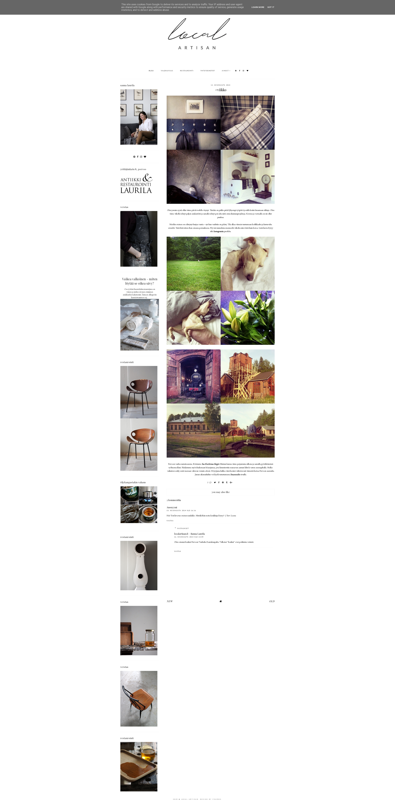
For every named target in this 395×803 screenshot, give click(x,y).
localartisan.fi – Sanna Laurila (189, 533)
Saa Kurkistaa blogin (210, 464)
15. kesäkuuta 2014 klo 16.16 (181, 510)
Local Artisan (189, 799)
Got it (270, 7)
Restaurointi (187, 71)
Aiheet (225, 71)
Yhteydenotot (208, 71)
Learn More (258, 7)
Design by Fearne (210, 799)
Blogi (151, 71)
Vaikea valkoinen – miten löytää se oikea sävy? (139, 281)
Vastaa (170, 521)
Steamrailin (235, 474)
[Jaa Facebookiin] (219, 482)
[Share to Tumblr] (227, 482)
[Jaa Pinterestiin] (223, 482)
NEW (170, 601)
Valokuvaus (167, 71)
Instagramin (219, 231)
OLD (272, 601)
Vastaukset (183, 528)
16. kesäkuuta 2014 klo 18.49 (189, 537)
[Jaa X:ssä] (215, 482)
